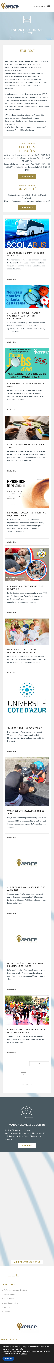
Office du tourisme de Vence (15, 1290)
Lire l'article (11, 279)
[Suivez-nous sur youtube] (17, 1275)
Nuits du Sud (9, 1299)
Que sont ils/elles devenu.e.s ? (24, 728)
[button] (4, 1206)
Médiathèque (9, 1294)
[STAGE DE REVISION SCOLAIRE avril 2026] (27, 428)
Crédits (7, 1312)
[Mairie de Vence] (10, 6)
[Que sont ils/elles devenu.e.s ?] (27, 701)
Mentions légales (11, 1303)
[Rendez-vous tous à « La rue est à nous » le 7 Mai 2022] (27, 1010)
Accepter (8, 1359)
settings (24, 1354)
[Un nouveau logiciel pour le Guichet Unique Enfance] (27, 632)
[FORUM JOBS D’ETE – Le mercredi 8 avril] (27, 363)
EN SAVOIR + (27, 1250)
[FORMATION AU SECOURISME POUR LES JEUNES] (27, 564)
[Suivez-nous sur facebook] (9, 1275)
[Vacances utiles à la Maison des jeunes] (27, 781)
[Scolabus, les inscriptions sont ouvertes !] (27, 233)
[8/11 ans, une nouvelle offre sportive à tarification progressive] (27, 296)
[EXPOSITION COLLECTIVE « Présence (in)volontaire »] (27, 492)
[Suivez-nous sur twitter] (13, 1275)
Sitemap (7, 1307)
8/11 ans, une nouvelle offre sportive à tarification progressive (23, 316)
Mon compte (40, 6)
